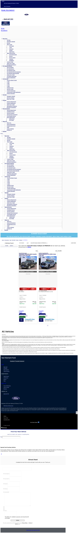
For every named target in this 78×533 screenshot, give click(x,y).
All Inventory (7, 240)
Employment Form (11, 125)
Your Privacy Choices (33, 422)
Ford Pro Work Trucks (12, 80)
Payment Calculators (11, 107)
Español (4, 131)
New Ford (5, 38)
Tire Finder (11, 120)
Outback (20, 240)
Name (6, 510)
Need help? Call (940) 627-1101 (33, 530)
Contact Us (9, 130)
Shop (2, 364)
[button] (31, 133)
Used (10, 240)
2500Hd (29, 247)
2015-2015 (13, 240)
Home (3, 240)
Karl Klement (8, 10)
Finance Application (11, 77)
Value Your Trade (10, 99)
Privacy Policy (24, 523)
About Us (5, 121)
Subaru (17, 240)
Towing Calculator (11, 93)
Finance (4, 100)
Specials (5, 94)
